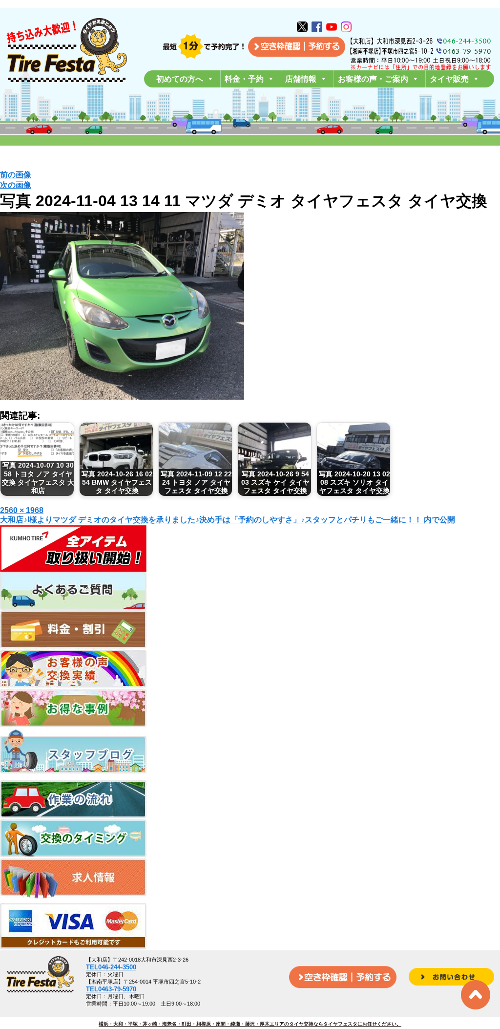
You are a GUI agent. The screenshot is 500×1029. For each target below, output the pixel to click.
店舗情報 (300, 79)
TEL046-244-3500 (111, 967)
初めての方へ (179, 79)
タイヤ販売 (449, 79)
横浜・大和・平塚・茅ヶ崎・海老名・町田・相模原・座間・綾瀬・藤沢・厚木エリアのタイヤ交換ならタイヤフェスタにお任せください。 (250, 1024)
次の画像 (15, 185)
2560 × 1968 (21, 510)
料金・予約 (244, 79)
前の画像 (15, 175)
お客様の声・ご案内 (373, 79)
